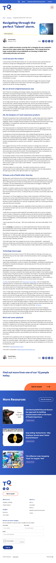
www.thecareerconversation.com (26, 349)
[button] (51, 7)
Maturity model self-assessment (36, 1)
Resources (9, 17)
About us (31, 507)
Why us (31, 502)
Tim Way (5, 282)
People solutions (7, 505)
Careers (50, 1)
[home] (7, 7)
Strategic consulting (7, 502)
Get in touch (36, 387)
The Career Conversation (30, 282)
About (23, 1)
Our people (32, 505)
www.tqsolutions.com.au (16, 346)
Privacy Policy (15, 556)
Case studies (6, 515)
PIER (52, 556)
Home (4, 17)
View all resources (46, 399)
